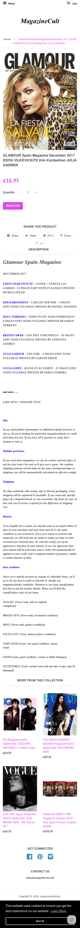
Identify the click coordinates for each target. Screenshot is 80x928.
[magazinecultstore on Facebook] (29, 858)
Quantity (9, 192)
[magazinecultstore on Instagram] (51, 858)
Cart (74, 3)
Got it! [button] (40, 921)
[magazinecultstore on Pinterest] (40, 858)
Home (6, 39)
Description (39, 249)
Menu (11, 3)
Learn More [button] (58, 911)
